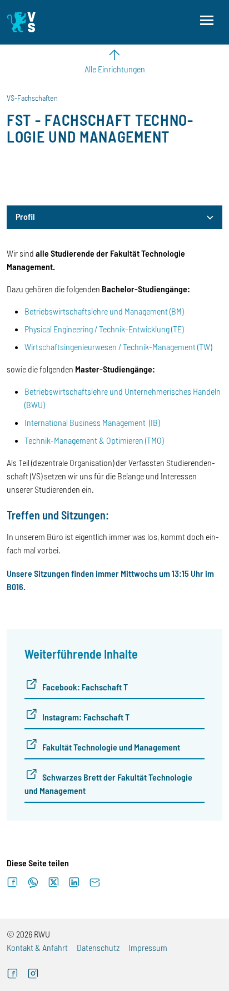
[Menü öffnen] (207, 20)
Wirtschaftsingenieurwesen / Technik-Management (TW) (118, 346)
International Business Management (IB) (92, 422)
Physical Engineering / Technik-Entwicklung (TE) (103, 328)
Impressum (147, 947)
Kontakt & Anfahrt (37, 947)
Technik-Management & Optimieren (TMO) (93, 440)
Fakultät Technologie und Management (111, 747)
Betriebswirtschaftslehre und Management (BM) (103, 311)
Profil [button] (25, 216)
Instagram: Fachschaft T (86, 717)
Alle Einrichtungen (114, 68)
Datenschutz (98, 947)
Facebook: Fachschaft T (85, 686)
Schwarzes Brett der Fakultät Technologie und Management (108, 784)
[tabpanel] (114, 534)
